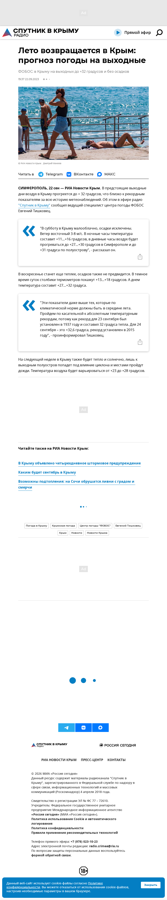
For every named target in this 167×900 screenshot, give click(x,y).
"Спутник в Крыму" (34, 205)
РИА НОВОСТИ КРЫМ (59, 760)
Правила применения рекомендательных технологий (74, 833)
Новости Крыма (97, 532)
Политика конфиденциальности (57, 828)
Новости (76, 532)
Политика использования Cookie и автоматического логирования (73, 821)
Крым (63, 532)
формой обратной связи (51, 855)
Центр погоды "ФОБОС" (95, 525)
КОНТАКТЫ (116, 760)
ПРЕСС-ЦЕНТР (92, 760)
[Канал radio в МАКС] (100, 727)
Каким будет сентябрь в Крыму (47, 473)
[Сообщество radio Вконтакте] (83, 727)
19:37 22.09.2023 (28, 79)
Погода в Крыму (36, 525)
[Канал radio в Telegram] (66, 727)
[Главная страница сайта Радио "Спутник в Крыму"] (41, 32)
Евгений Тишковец (128, 525)
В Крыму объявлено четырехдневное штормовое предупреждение (79, 463)
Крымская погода (63, 525)
